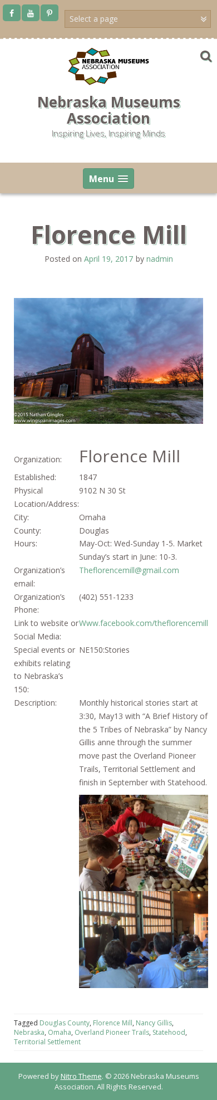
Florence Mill (112, 1023)
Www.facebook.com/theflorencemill (143, 623)
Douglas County (65, 1023)
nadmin (159, 258)
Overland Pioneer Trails (112, 1032)
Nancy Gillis (154, 1023)
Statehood (168, 1032)
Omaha (59, 1032)
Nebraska (29, 1032)
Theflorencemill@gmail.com (129, 570)
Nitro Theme (81, 1076)
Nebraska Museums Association (108, 110)
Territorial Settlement (47, 1042)
